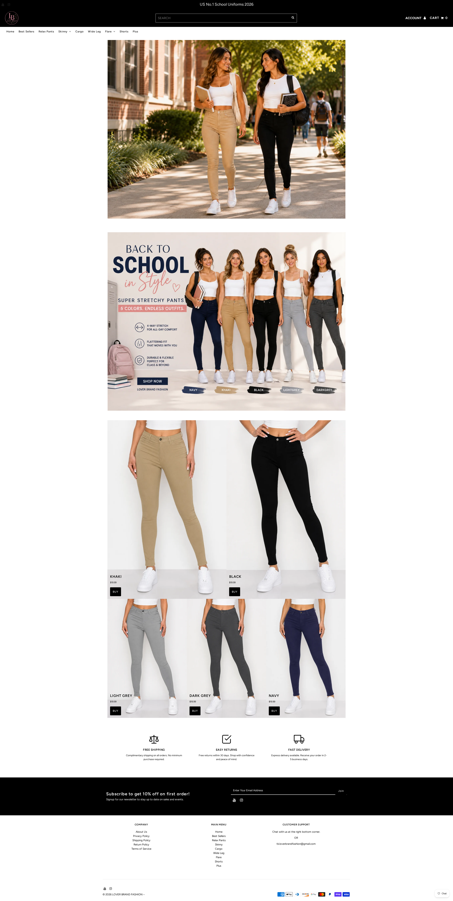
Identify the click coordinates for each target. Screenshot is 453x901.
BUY (115, 591)
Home (10, 31)
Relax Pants (46, 31)
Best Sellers (26, 31)
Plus (135, 31)
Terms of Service (141, 848)
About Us (141, 831)
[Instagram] (8, 4)
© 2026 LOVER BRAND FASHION (123, 894)
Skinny (62, 31)
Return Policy (141, 844)
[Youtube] (2, 4)
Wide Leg (94, 31)
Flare (108, 31)
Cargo (79, 31)
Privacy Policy (141, 836)
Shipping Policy (141, 840)
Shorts (124, 31)
